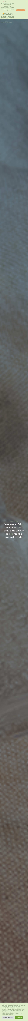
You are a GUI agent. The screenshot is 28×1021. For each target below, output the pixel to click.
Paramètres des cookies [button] (8, 1017)
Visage (16, 521)
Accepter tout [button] (19, 1017)
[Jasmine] (6, 22)
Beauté (11, 521)
